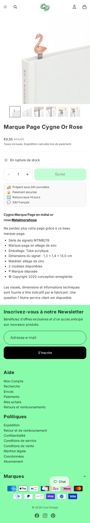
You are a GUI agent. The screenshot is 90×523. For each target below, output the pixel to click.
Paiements (11, 397)
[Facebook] (37, 515)
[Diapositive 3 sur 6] (39, 112)
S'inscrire (45, 353)
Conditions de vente (19, 446)
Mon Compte (13, 381)
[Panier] (84, 7)
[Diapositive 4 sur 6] (51, 112)
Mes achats (12, 402)
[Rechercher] (15, 7)
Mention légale (15, 451)
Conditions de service (20, 441)
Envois (8, 391)
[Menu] (5, 7)
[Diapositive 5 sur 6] (63, 112)
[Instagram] (45, 515)
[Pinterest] (53, 515)
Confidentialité (14, 435)
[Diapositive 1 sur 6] (15, 112)
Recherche (12, 386)
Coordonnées (14, 456)
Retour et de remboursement (25, 430)
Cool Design (50, 507)
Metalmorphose (24, 220)
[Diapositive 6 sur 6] (75, 112)
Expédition (12, 425)
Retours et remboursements (24, 407)
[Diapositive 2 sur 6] (27, 112)
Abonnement (13, 461)
